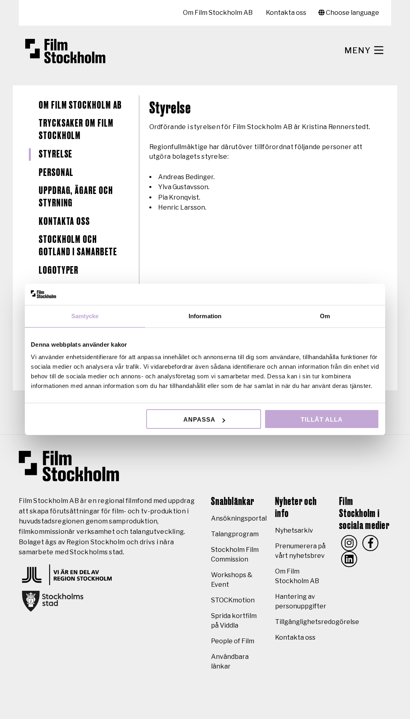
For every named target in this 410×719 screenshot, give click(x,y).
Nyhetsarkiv (294, 530)
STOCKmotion (233, 600)
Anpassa (199, 419)
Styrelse (55, 154)
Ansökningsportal (239, 518)
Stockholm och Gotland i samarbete (78, 245)
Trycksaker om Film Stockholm (76, 129)
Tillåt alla (322, 419)
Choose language (352, 12)
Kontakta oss (286, 12)
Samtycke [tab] (85, 316)
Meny (358, 50)
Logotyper (58, 270)
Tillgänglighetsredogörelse (317, 622)
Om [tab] (325, 316)
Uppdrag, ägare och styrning (76, 197)
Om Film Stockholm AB (218, 12)
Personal (56, 173)
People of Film (232, 641)
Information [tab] (205, 316)
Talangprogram (235, 534)
